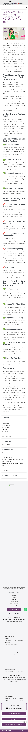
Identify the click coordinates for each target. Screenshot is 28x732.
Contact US (14, 605)
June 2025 (5, 431)
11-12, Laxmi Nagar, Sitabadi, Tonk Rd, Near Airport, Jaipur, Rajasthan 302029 (14, 619)
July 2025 (4, 429)
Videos (14, 599)
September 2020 (6, 436)
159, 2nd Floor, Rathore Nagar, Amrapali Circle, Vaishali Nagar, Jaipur (14, 652)
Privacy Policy (14, 601)
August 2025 (5, 427)
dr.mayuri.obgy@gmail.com (15, 708)
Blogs (14, 597)
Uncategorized (6, 444)
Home (14, 595)
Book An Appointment (6, 730)
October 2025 (6, 423)
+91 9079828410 (15, 705)
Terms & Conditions (14, 603)
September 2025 (6, 425)
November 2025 (6, 421)
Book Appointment (14, 609)
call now (21, 730)
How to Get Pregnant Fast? (9, 452)
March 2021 (5, 434)
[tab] (14, 714)
